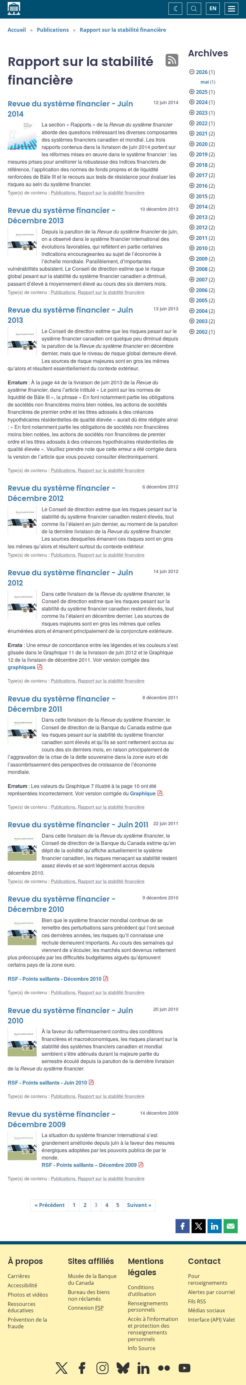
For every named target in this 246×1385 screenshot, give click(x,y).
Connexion (86, 1307)
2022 (202, 123)
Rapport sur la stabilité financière (123, 29)
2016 (202, 185)
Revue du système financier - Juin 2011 (78, 825)
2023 (202, 112)
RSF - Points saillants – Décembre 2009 (89, 1164)
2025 (202, 91)
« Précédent (50, 1205)
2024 (202, 102)
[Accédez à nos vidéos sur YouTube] (184, 1372)
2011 (202, 238)
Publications (53, 29)
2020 (202, 144)
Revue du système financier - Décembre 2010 (62, 904)
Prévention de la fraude (27, 1323)
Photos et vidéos (28, 1294)
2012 (202, 227)
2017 (202, 175)
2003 (202, 321)
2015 (202, 196)
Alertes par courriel (211, 1292)
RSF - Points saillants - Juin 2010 (47, 1082)
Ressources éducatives (22, 1307)
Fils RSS (197, 1301)
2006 (202, 290)
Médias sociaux (206, 1310)
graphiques (22, 667)
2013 (202, 217)
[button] (183, 1226)
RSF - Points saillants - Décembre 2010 (55, 978)
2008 (202, 269)
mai (205, 82)
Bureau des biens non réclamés (89, 1295)
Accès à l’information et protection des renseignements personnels (153, 1328)
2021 (202, 133)
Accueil (17, 29)
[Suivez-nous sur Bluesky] (123, 1372)
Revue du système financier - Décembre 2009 (62, 1120)
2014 (202, 206)
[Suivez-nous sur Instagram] (103, 1372)
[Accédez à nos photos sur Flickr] (164, 1372)
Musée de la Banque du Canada (92, 1279)
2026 (202, 72)
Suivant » (139, 1205)
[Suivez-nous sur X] (62, 1372)
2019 (202, 154)
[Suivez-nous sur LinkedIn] (144, 1372)
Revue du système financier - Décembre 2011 (62, 704)
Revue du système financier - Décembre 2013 (62, 216)
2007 (202, 279)
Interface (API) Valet (211, 1319)
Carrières (19, 1276)
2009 (202, 258)
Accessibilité (22, 1285)
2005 (202, 300)
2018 (202, 164)
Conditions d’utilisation (142, 1291)
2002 (202, 331)
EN (213, 8)
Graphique (143, 793)
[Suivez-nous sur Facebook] (82, 1372)
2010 (202, 248)
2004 (202, 311)
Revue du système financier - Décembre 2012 (62, 493)
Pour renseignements (207, 1279)
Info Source (141, 1348)
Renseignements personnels (148, 1307)
